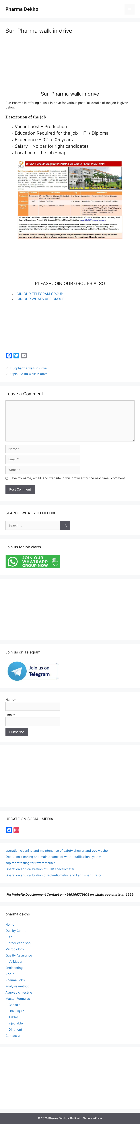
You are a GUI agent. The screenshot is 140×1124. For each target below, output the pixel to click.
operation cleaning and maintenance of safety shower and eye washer (57, 850)
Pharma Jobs (15, 980)
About (9, 974)
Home (9, 924)
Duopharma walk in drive (28, 368)
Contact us (13, 1036)
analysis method (17, 986)
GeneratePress (92, 1118)
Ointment (15, 1029)
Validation (16, 961)
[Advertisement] (70, 65)
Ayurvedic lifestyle (18, 992)
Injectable (16, 1023)
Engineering (14, 968)
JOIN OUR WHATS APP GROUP (40, 299)
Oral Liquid (16, 1011)
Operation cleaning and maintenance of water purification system (53, 857)
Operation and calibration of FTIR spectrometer (39, 869)
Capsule (14, 1005)
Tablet (13, 1017)
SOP (8, 937)
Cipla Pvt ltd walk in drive (28, 374)
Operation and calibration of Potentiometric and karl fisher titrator (53, 875)
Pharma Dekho (21, 9)
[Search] (65, 525)
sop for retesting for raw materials (30, 863)
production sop (19, 943)
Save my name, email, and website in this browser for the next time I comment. (67, 478)
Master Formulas (17, 998)
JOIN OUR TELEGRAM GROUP (39, 294)
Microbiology (14, 949)
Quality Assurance (18, 955)
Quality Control (16, 931)
